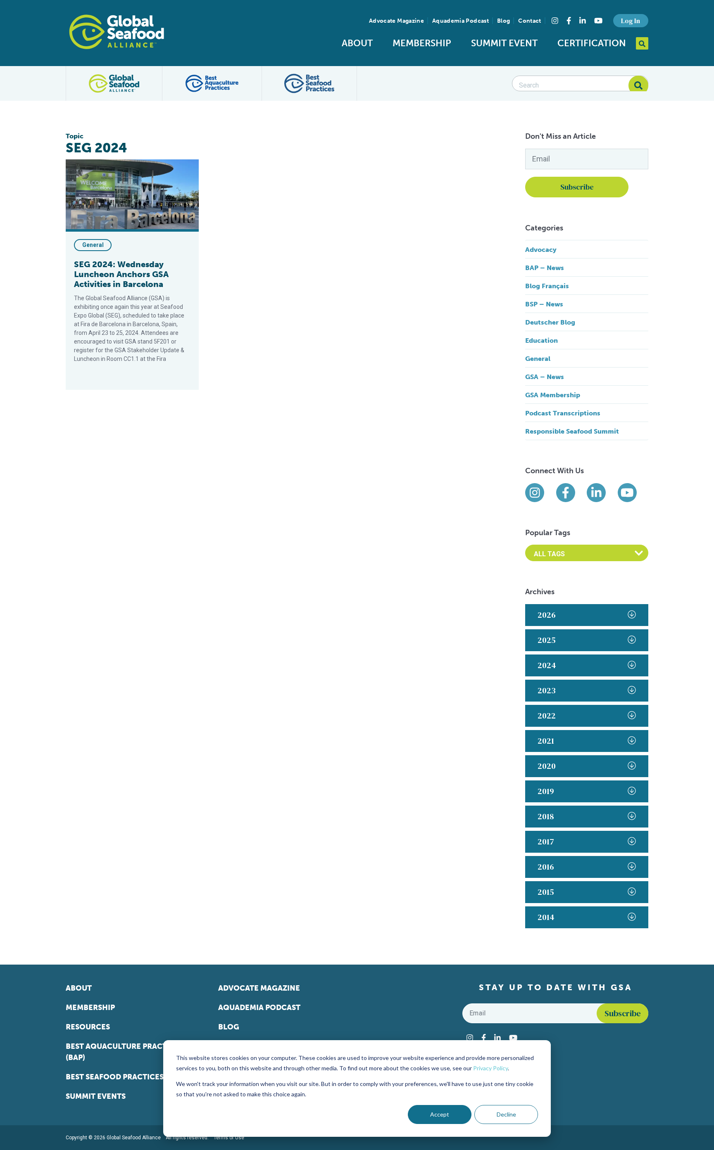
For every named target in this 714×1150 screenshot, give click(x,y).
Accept (439, 1114)
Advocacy (541, 250)
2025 (547, 640)
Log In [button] (630, 20)
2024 (547, 665)
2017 (546, 841)
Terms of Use (229, 1138)
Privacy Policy (490, 1068)
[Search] (638, 85)
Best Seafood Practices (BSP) (125, 1076)
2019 (546, 791)
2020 (547, 766)
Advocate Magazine (396, 20)
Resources (88, 1026)
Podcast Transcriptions (562, 413)
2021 (546, 741)
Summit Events (96, 1096)
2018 (546, 816)
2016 (546, 867)
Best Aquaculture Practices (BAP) (124, 1052)
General (93, 245)
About (357, 43)
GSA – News (544, 377)
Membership (422, 43)
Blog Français (547, 286)
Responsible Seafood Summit (572, 431)
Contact (529, 20)
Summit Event (504, 43)
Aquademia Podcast (460, 20)
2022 (547, 715)
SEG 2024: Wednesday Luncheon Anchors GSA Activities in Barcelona (121, 274)
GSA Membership (552, 395)
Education (541, 340)
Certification (591, 43)
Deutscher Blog (550, 322)
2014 (546, 917)
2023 (547, 690)
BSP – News (544, 304)
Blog (503, 20)
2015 (546, 892)
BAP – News (544, 268)
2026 (547, 615)
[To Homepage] (116, 31)
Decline (506, 1114)
